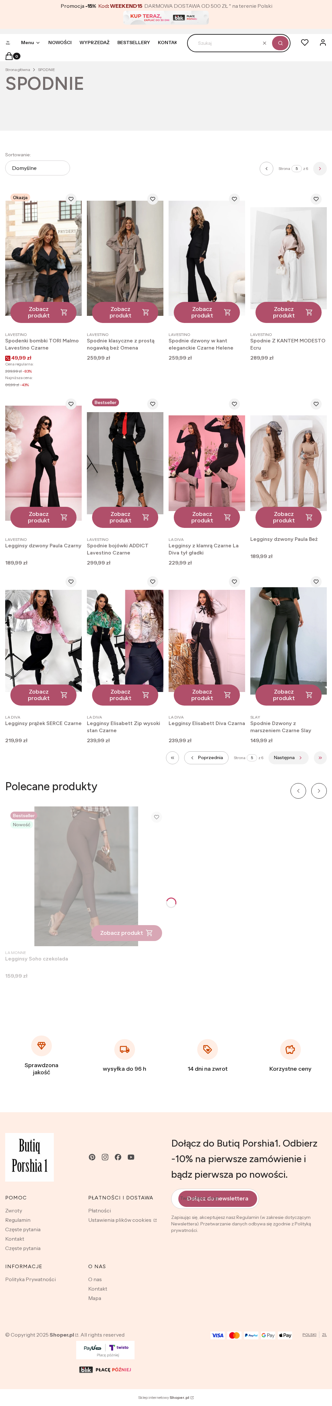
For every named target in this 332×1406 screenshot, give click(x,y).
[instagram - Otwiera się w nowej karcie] (105, 1157)
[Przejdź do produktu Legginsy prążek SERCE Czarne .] (43, 641)
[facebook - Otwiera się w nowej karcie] (118, 1157)
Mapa (94, 1298)
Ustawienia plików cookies (120, 1220)
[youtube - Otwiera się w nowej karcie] (131, 1157)
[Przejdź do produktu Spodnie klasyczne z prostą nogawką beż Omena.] (125, 258)
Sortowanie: (18, 155)
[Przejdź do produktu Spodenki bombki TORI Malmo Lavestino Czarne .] (43, 258)
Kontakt (14, 1238)
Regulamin (17, 1220)
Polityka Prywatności (30, 1279)
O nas (95, 1279)
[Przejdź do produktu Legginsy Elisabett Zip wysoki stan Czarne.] (125, 641)
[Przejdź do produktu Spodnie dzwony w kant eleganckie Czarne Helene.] (207, 258)
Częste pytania (23, 1229)
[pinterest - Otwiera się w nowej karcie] (92, 1157)
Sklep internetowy (163, 1397)
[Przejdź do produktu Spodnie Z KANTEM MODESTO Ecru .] (288, 258)
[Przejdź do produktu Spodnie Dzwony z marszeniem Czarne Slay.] (288, 641)
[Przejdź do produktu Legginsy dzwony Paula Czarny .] (43, 463)
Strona (284, 168)
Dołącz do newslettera (217, 1198)
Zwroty (13, 1210)
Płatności (99, 1210)
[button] (280, 43)
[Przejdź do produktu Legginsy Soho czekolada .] (86, 876)
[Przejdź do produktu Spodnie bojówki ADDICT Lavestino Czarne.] (125, 463)
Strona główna (17, 69)
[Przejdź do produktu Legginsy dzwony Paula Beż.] (288, 463)
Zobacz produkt (39, 312)
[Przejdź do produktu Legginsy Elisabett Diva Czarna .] (207, 641)
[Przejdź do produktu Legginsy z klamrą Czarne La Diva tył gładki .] (207, 463)
